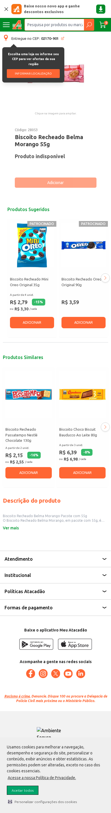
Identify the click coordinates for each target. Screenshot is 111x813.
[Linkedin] (80, 673)
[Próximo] (105, 277)
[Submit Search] (89, 24)
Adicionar (55, 182)
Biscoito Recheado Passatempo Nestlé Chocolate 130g (21, 434)
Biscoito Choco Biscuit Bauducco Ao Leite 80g (78, 432)
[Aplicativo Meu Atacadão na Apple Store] (75, 644)
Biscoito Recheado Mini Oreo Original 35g (29, 282)
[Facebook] (30, 673)
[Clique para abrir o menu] (6, 24)
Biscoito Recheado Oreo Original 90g (81, 282)
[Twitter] (55, 673)
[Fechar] (6, 9)
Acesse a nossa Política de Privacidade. (42, 777)
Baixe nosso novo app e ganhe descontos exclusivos (52, 9)
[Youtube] (68, 673)
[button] (42, 801)
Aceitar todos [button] (23, 790)
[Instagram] (43, 673)
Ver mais (11, 528)
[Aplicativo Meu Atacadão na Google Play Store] (36, 644)
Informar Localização (33, 73)
